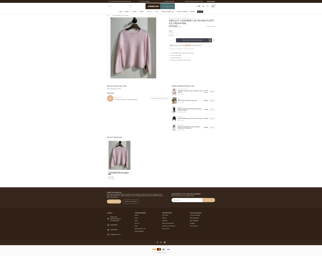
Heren (142, 11)
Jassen (134, 11)
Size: (171, 31)
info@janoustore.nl (115, 234)
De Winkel (165, 215)
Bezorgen (164, 220)
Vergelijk (192, 223)
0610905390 (113, 225)
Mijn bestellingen (194, 218)
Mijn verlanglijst (194, 220)
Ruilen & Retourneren (168, 223)
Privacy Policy (165, 228)
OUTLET (149, 11)
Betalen (164, 218)
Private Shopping (182, 11)
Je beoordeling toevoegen (159, 98)
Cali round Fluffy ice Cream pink (120, 15)
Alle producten (194, 226)
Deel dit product (188, 49)
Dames (127, 11)
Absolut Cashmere (174, 18)
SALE (156, 11)
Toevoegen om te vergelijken (176, 49)
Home (120, 11)
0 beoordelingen (193, 18)
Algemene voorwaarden (168, 226)
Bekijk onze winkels (131, 201)
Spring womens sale (167, 11)
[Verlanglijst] (207, 6)
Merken (192, 11)
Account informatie (195, 215)
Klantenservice (211, 1)
